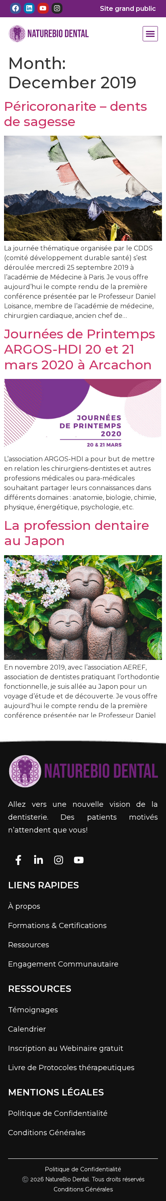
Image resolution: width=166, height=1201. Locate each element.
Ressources (28, 944)
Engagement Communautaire (63, 964)
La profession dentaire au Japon (76, 532)
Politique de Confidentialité (58, 1113)
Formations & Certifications (57, 925)
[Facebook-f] (18, 860)
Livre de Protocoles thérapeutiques (71, 1067)
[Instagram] (57, 8)
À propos (24, 906)
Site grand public (128, 8)
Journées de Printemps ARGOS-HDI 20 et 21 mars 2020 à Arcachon (79, 349)
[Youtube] (42, 8)
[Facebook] (15, 8)
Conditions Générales (46, 1132)
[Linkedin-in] (38, 860)
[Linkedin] (29, 8)
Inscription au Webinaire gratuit (65, 1048)
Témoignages (33, 1010)
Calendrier (27, 1029)
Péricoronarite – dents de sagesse (75, 113)
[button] (150, 33)
